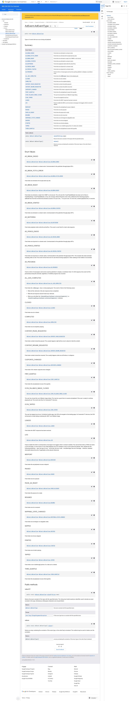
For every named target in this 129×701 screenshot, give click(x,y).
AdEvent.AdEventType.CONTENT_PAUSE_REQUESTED (52, 336)
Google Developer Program (28, 669)
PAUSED (27, 109)
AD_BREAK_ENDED (29, 53)
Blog (49, 669)
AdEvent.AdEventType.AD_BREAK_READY (49, 190)
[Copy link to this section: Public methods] (38, 585)
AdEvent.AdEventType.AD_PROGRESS (48, 267)
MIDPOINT (28, 107)
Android (76, 669)
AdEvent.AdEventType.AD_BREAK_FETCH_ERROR (51, 176)
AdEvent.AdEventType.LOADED (46, 426)
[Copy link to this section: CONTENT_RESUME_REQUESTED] (49, 345)
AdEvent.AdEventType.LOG (46, 440)
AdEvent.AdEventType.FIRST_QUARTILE (49, 379)
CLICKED (27, 78)
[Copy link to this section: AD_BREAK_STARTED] (40, 203)
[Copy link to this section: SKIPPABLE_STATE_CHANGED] (46, 512)
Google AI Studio (78, 676)
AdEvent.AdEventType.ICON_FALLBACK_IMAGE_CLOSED (53, 393)
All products (83, 691)
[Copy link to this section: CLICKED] (32, 302)
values (55, 141)
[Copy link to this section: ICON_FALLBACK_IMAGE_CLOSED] (50, 388)
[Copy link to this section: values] (30, 620)
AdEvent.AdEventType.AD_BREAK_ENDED (49, 161)
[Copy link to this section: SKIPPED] (32, 526)
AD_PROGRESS (28, 72)
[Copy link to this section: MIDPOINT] (33, 454)
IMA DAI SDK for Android (10, 6)
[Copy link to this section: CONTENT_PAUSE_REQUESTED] (47, 331)
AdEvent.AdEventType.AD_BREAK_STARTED (49, 208)
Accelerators (25, 676)
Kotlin (76, 28)
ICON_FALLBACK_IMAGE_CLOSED (33, 95)
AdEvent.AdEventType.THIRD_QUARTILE (49, 574)
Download (18, 9)
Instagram (50, 673)
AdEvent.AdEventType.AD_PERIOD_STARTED (50, 251)
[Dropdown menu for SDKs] (42, 2)
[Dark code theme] (94, 32)
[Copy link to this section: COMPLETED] (35, 317)
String (60, 136)
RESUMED (27, 115)
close (127, 6)
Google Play (77, 683)
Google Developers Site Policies (41, 657)
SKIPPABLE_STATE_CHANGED (32, 117)
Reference (11, 9)
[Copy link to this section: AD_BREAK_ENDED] (39, 156)
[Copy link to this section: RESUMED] (33, 497)
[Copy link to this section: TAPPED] (31, 555)
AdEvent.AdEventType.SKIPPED (47, 531)
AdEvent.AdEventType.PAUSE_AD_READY (49, 488)
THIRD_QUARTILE (29, 128)
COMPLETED (28, 81)
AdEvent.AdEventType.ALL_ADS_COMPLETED (50, 283)
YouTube (50, 681)
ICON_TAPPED (28, 97)
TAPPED (27, 126)
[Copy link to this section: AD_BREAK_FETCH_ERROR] (44, 171)
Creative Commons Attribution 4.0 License (62, 655)
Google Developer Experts (28, 673)
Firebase (76, 673)
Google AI (75, 691)
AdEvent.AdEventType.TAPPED (46, 560)
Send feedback (89, 26)
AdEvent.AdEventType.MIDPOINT (47, 460)
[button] (9, 19)
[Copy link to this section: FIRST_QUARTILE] (37, 374)
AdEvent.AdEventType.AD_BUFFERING (48, 222)
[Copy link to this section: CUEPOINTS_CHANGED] (42, 360)
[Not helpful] (94, 22)
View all (76, 685)
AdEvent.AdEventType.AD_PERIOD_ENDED (49, 237)
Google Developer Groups (28, 671)
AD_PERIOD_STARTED (30, 69)
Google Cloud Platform (64, 691)
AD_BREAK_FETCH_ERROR (31, 55)
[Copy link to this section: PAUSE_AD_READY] (39, 483)
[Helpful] (92, 22)
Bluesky (50, 671)
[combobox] (102, 1)
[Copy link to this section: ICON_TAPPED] (36, 404)
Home (32, 1)
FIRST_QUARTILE (29, 92)
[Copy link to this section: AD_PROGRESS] (36, 262)
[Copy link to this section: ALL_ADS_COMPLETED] (42, 278)
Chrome (76, 671)
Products (31, 22)
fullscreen (124, 6)
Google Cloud (77, 681)
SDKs (38, 1)
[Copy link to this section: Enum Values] (36, 152)
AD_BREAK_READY (29, 58)
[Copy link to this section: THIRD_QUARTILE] (38, 569)
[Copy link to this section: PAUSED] (31, 469)
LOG (26, 103)
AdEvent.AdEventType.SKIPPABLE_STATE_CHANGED (52, 517)
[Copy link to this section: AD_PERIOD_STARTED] (41, 246)
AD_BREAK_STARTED (30, 61)
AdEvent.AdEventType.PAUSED (46, 474)
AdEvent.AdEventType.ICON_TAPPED (48, 409)
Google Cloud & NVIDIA (27, 678)
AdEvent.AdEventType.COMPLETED (47, 322)
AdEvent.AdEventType (38, 33)
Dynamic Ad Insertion (18, 2)
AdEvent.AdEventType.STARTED (47, 545)
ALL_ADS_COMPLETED (30, 76)
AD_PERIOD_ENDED (30, 66)
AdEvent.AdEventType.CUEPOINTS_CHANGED (50, 365)
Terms (23, 697)
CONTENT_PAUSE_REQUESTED (32, 84)
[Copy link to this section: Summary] (33, 45)
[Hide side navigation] (17, 698)
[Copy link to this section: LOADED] (32, 420)
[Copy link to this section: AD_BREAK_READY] (39, 185)
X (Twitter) (50, 678)
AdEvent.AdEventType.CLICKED (47, 308)
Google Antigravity (78, 678)
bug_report (122, 6)
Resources (53, 1)
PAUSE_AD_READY (29, 112)
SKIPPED (27, 120)
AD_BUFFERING (29, 64)
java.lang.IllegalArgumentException (36, 615)
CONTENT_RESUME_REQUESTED (33, 86)
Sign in (125, 1)
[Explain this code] (92, 32)
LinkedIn (50, 676)
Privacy (28, 697)
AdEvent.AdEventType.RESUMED (47, 502)
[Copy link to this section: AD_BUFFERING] (37, 217)
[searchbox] (10, 14)
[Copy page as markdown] (55, 26)
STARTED (27, 123)
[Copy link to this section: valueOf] (31, 589)
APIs (46, 1)
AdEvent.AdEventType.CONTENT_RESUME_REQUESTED (52, 350)
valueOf (56, 136)
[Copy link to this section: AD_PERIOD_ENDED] (40, 231)
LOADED (27, 100)
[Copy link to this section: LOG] (29, 435)
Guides (4, 9)
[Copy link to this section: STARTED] (32, 540)
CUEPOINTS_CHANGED (31, 89)
